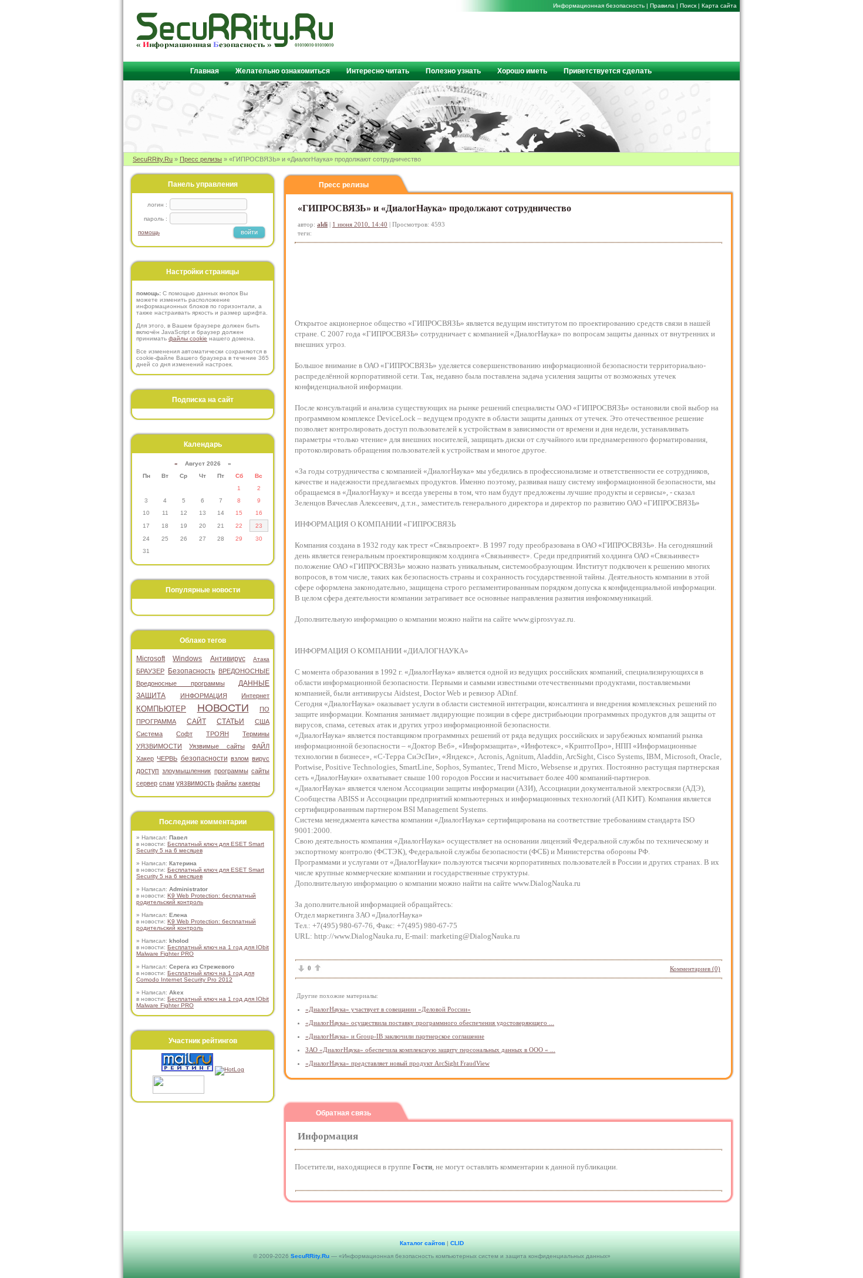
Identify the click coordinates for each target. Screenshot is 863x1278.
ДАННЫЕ (253, 683)
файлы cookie (187, 338)
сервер (146, 783)
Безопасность (191, 671)
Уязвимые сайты (216, 746)
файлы (226, 783)
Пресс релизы (201, 159)
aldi (322, 224)
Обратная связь (343, 1113)
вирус (260, 758)
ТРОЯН (217, 733)
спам (166, 783)
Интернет (255, 695)
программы (231, 770)
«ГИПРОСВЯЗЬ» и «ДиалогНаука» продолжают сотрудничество (434, 208)
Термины (255, 733)
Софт (184, 733)
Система (149, 733)
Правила (662, 5)
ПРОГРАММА (156, 721)
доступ (147, 771)
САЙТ (196, 721)
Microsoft (150, 658)
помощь (149, 232)
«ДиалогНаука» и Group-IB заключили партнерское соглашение (394, 1036)
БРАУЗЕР (150, 671)
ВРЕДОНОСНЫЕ (243, 671)
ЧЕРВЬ (167, 758)
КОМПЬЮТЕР (161, 708)
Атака (261, 659)
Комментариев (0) (695, 968)
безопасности (204, 758)
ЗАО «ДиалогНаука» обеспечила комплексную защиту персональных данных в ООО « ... (430, 1049)
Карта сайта (719, 5)
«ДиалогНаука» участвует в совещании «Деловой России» (388, 1009)
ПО (264, 709)
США (262, 721)
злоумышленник (186, 770)
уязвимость (195, 783)
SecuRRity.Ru (153, 159)
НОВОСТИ (223, 708)
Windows (187, 659)
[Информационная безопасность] (235, 46)
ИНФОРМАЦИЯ (203, 695)
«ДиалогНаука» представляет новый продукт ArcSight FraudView (397, 1063)
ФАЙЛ (260, 746)
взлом (240, 758)
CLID (457, 1243)
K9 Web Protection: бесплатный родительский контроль (196, 898)
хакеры (249, 783)
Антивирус (227, 658)
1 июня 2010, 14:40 (359, 224)
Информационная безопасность (599, 5)
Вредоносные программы (180, 683)
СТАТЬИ (230, 721)
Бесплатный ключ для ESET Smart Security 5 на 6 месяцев (200, 847)
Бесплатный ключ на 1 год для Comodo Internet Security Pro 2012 (195, 976)
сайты (260, 770)
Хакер (145, 758)
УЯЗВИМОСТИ (159, 746)
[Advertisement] (596, 35)
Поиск (688, 5)
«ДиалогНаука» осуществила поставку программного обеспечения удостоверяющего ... (429, 1022)
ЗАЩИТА (151, 696)
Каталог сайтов (422, 1243)
